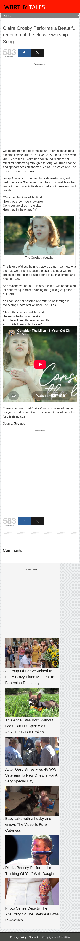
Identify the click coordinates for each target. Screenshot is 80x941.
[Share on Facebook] (24, 53)
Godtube (19, 423)
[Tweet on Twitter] (37, 53)
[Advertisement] (40, 106)
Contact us (35, 937)
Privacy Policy (18, 937)
